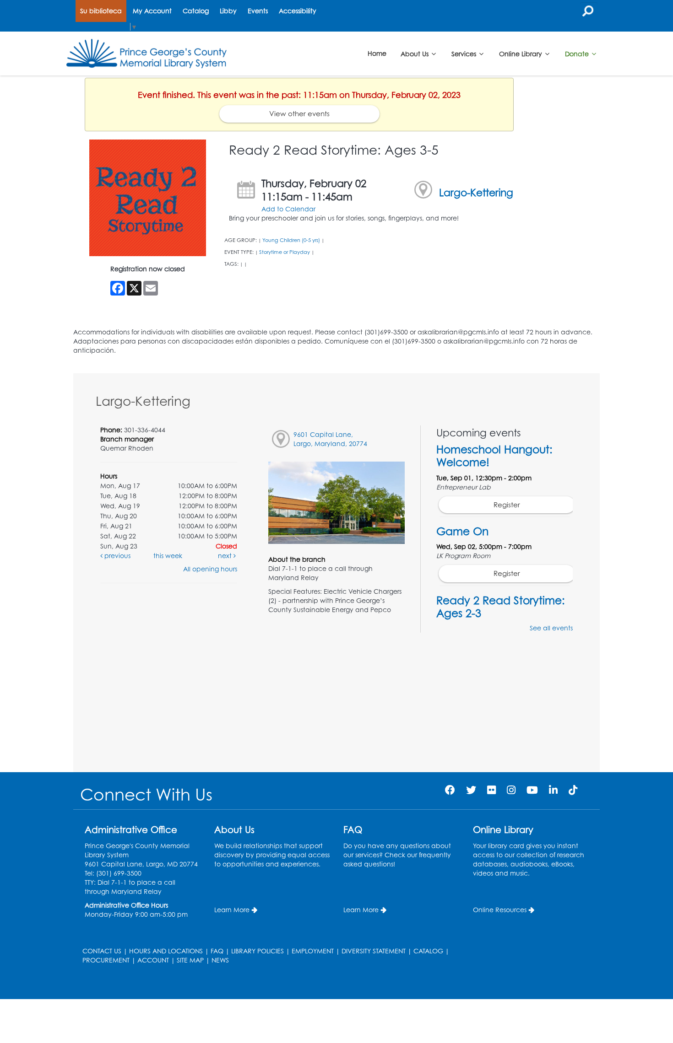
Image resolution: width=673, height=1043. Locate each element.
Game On (462, 531)
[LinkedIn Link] (553, 790)
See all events (551, 628)
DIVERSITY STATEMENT (374, 951)
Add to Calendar (288, 209)
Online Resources (499, 910)
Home (377, 53)
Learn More (232, 910)
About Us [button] (415, 53)
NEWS (220, 960)
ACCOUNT (153, 960)
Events (258, 11)
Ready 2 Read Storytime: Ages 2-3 (500, 606)
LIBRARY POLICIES (257, 951)
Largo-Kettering (476, 192)
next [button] (225, 555)
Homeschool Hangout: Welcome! (494, 455)
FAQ (217, 951)
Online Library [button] (521, 53)
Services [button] (464, 53)
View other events (299, 113)
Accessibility (297, 11)
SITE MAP (190, 960)
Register (507, 504)
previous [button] (116, 555)
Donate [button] (578, 53)
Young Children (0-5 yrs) (291, 240)
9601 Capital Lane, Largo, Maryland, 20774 (330, 438)
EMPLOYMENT (313, 951)
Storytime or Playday (284, 252)
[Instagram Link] (511, 790)
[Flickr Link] (491, 790)
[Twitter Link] (471, 790)
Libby (228, 11)
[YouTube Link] (532, 790)
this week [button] (167, 555)
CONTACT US (101, 951)
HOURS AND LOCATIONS (166, 951)
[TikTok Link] (573, 790)
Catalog (196, 11)
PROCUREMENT (106, 960)
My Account (152, 11)
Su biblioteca (101, 11)
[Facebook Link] (450, 790)
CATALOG (428, 951)
